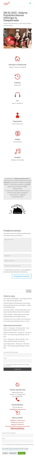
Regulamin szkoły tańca (17, 420)
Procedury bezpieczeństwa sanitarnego (17, 426)
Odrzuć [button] (5, 453)
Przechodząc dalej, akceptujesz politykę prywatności (16, 365)
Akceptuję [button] (21, 453)
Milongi (29, 23)
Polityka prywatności (17, 422)
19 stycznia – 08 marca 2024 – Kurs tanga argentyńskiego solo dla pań (17, 334)
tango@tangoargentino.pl (17, 409)
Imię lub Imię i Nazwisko (10, 352)
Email (5, 358)
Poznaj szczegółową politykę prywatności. (15, 450)
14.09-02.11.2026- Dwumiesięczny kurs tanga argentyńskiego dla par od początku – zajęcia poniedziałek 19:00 (17, 305)
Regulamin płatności (17, 424)
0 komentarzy (8, 25)
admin (16, 23)
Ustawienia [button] (13, 453)
